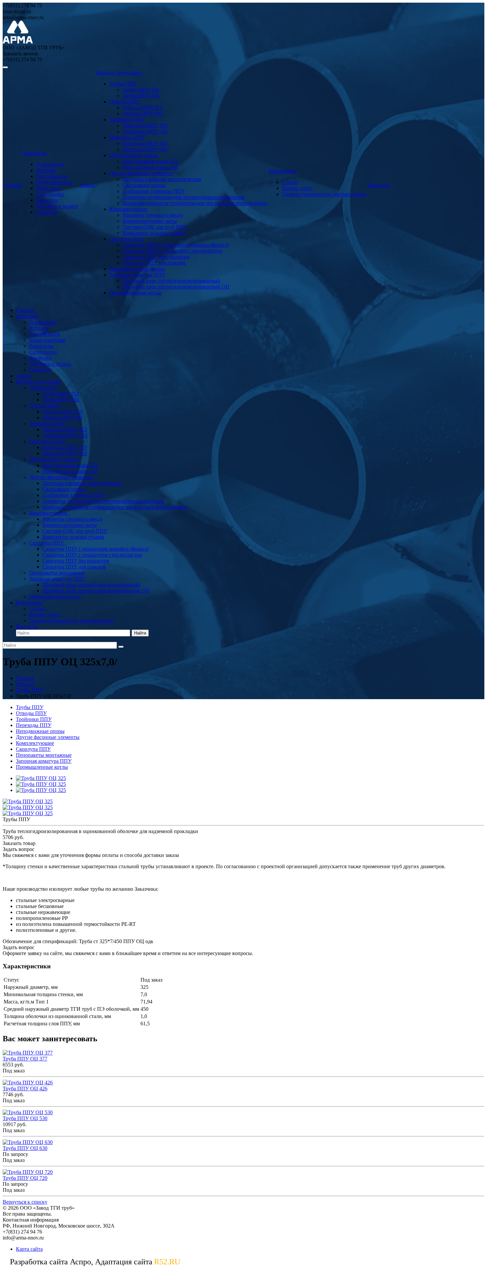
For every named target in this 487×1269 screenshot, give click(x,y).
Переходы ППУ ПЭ (145, 143)
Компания (35, 153)
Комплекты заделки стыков (154, 233)
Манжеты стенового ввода (153, 215)
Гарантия (46, 212)
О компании (50, 164)
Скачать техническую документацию (324, 194)
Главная (13, 185)
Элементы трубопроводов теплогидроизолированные (183, 197)
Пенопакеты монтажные (137, 269)
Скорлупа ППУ (126, 239)
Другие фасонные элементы (141, 173)
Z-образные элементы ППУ (154, 191)
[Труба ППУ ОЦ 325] (41, 778)
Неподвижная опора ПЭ (150, 161)
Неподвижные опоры (133, 155)
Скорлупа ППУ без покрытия (156, 257)
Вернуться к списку (25, 1202)
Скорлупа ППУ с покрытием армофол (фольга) (176, 245)
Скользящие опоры (144, 185)
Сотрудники (50, 194)
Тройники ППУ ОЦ (145, 131)
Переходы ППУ (127, 137)
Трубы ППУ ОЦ (141, 95)
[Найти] (121, 647)
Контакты (378, 185)
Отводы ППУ (124, 101)
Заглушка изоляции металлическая (162, 179)
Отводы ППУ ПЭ (142, 107)
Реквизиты (48, 188)
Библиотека (283, 171)
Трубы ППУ (123, 84)
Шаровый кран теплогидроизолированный (171, 280)
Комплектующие (128, 209)
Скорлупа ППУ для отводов (154, 263)
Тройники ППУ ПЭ (145, 125)
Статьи (290, 182)
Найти (140, 633)
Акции (87, 185)
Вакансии (47, 200)
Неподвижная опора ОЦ (150, 167)
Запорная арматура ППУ (137, 274)
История (45, 170)
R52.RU (167, 1261)
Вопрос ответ (297, 188)
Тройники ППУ (127, 119)
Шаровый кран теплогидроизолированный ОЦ (176, 286)
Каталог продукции (119, 72)
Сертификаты (51, 176)
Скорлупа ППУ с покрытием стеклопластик (172, 251)
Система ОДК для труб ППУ (155, 227)
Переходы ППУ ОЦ (145, 149)
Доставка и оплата (57, 206)
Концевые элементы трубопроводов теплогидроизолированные (195, 203)
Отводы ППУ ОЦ (143, 113)
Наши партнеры (54, 182)
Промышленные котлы (135, 292)
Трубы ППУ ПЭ (141, 89)
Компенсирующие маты (150, 221)
